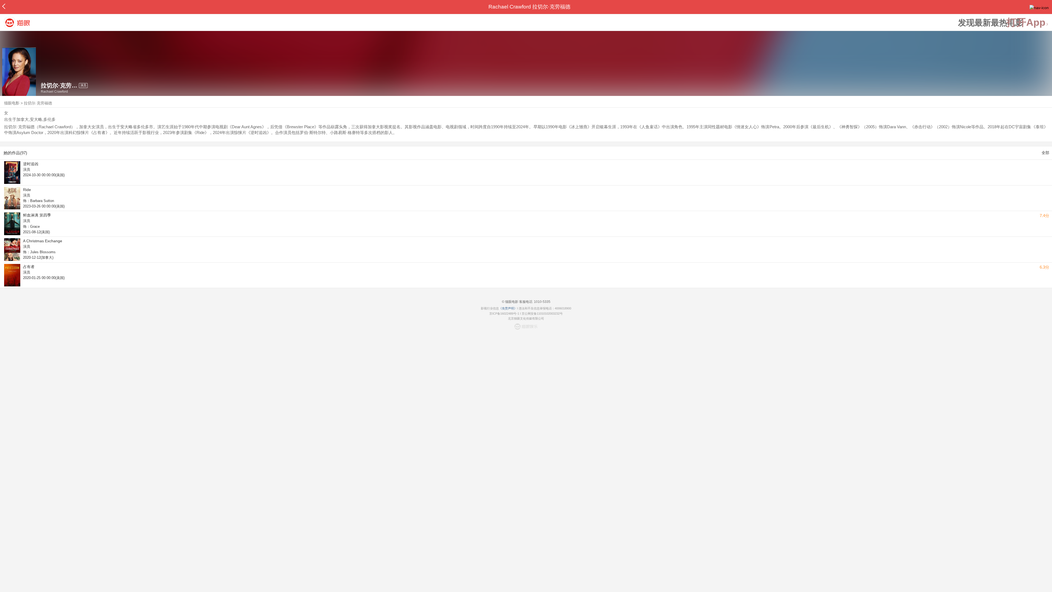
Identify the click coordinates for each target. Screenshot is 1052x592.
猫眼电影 (11, 103)
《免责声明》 (508, 308)
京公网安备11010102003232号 (542, 313)
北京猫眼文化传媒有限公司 (526, 318)
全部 (1045, 152)
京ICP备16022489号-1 (504, 313)
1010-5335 (541, 302)
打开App (1026, 22)
